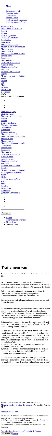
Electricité (5, 69)
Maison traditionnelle (9, 44)
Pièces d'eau (6, 90)
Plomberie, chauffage (9, 67)
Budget (4, 31)
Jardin (3, 78)
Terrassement (6, 56)
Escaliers (4, 87)
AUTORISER (7, 434)
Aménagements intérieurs (16, 22)
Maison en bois (7, 49)
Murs (3, 85)
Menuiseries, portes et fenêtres (13, 76)
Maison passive (7, 51)
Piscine (4, 81)
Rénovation (5, 42)
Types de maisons (13, 13)
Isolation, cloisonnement (10, 71)
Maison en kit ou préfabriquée (13, 47)
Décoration (5, 92)
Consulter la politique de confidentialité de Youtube (21, 431)
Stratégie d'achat (7, 26)
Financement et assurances (11, 29)
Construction (6, 40)
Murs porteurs (6, 60)
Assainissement (7, 65)
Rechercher (6, 213)
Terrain (4, 33)
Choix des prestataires (9, 38)
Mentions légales (7, 405)
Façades (4, 74)
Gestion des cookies (24, 405)
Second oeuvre (12, 18)
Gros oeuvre (11, 15)
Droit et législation (8, 35)
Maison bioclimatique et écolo (13, 53)
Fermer (15, 433)
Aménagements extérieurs (16, 20)
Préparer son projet (13, 11)
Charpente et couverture (10, 62)
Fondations (5, 58)
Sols (2, 83)
